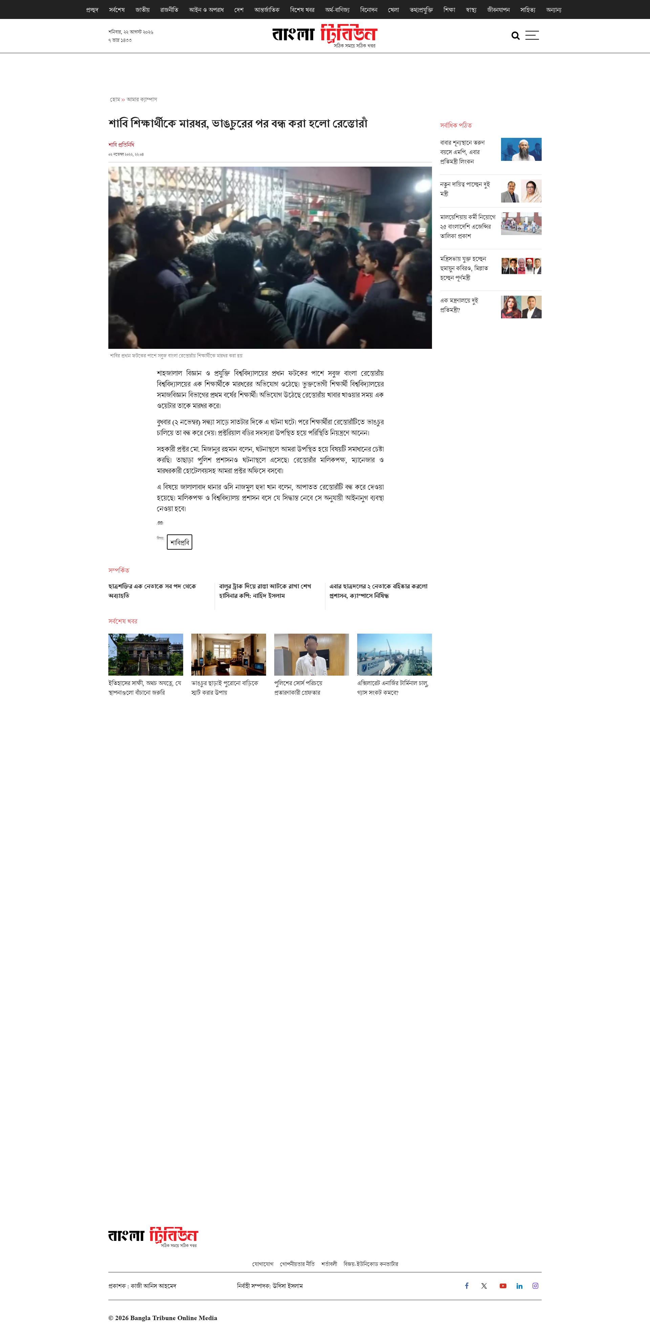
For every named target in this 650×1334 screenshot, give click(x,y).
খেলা (393, 10)
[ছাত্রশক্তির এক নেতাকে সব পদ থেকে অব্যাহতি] (159, 594)
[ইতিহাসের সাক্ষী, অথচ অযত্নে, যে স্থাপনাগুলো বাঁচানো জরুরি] (145, 667)
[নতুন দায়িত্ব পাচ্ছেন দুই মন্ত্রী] (491, 193)
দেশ (238, 10)
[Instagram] (535, 1286)
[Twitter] (484, 1286)
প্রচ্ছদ (92, 10)
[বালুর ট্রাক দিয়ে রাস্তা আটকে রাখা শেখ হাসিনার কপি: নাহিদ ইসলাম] (270, 594)
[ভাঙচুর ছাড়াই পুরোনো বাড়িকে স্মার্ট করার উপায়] (228, 667)
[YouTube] (503, 1286)
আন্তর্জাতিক (266, 10)
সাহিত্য (527, 10)
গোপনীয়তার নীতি (297, 1264)
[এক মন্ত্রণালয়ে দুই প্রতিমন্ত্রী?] (491, 307)
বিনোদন (368, 10)
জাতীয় (142, 10)
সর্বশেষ (117, 10)
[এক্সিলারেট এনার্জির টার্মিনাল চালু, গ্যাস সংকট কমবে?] (394, 667)
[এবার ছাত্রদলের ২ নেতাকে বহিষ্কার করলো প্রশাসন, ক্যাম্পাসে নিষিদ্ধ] (380, 594)
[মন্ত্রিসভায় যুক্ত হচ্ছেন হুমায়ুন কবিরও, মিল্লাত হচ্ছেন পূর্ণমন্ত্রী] (491, 272)
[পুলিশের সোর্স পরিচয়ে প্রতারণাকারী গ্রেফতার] (311, 667)
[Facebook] (466, 1286)
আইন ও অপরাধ (206, 10)
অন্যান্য (553, 10)
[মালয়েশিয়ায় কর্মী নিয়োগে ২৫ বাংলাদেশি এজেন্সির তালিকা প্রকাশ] (491, 230)
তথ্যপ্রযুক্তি (421, 10)
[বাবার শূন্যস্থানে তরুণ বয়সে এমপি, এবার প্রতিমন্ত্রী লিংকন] (491, 156)
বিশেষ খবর (302, 10)
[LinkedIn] (519, 1286)
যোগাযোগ (262, 1264)
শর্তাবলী (329, 1264)
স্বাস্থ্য (471, 10)
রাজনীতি (169, 10)
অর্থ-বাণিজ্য (337, 10)
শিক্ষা (449, 10)
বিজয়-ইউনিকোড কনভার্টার (371, 1264)
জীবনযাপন (498, 10)
